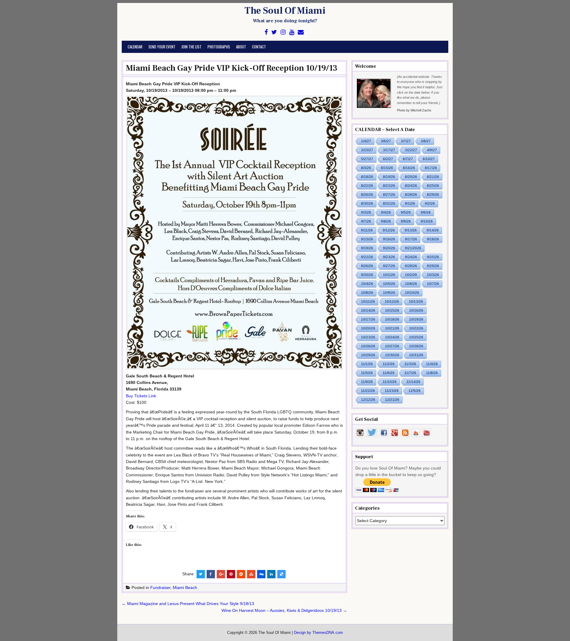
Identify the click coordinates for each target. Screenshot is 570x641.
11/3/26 (410, 364)
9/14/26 (433, 230)
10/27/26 (392, 346)
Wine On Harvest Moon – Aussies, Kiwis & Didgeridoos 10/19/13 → (284, 610)
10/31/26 (416, 355)
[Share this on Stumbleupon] (251, 574)
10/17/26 (368, 319)
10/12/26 (392, 302)
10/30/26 (392, 355)
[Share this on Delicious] (281, 574)
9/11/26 (367, 230)
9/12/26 (389, 230)
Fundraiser (160, 587)
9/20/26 (389, 248)
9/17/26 (411, 239)
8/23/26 (389, 186)
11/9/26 (367, 382)
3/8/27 (426, 141)
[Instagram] (283, 32)
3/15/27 (367, 150)
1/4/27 (366, 141)
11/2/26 (389, 364)
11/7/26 (410, 373)
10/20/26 (368, 328)
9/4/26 (386, 212)
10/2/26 (411, 275)
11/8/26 (432, 373)
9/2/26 (430, 203)
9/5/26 (406, 212)
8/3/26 (366, 168)
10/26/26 (368, 346)
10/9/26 (389, 293)
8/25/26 (433, 186)
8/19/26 (389, 177)
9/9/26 (406, 221)
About (241, 47)
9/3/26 (366, 212)
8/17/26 (431, 168)
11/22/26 (368, 391)
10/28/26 (416, 346)
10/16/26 (416, 310)
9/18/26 (433, 239)
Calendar (135, 47)
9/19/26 (367, 248)
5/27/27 (367, 159)
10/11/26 (368, 302)
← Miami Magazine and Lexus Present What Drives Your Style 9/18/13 (188, 603)
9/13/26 (411, 230)
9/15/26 (367, 239)
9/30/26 (367, 275)
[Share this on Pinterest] (231, 574)
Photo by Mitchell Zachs (414, 110)
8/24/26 (411, 186)
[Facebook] (266, 32)
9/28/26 (411, 266)
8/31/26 (389, 203)
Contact (259, 47)
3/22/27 (411, 150)
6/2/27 (388, 159)
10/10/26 (412, 293)
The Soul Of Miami (285, 10)
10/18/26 (392, 319)
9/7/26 (366, 221)
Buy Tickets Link (141, 395)
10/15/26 (392, 310)
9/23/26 (389, 257)
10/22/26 (416, 328)
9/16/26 (389, 239)
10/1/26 (389, 275)
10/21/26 (392, 328)
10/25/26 (416, 337)
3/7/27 (406, 141)
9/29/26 (433, 266)
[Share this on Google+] (221, 574)
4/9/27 (432, 150)
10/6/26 (411, 284)
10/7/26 (433, 284)
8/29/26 (433, 195)
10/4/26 (367, 284)
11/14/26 (413, 382)
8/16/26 (409, 168)
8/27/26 (389, 195)
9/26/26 (367, 266)
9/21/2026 (413, 248)
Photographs (219, 47)
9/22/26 (367, 257)
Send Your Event (161, 47)
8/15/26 (387, 168)
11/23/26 (392, 391)
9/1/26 (410, 203)
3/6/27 (386, 141)
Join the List (191, 47)
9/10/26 (427, 221)
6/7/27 (408, 159)
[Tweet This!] (201, 574)
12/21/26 (392, 400)
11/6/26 (389, 373)
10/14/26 (368, 310)
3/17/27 (389, 150)
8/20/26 (411, 177)
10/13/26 (416, 302)
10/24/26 (392, 337)
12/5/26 (414, 391)
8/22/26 (367, 186)
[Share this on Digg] (261, 574)
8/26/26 (367, 195)
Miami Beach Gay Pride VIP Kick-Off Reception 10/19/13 (232, 68)
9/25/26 (433, 257)
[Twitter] (274, 32)
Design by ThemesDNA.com (318, 633)
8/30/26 (367, 203)
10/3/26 (433, 275)
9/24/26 (411, 257)
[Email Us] (301, 32)
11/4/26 (432, 364)
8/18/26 (367, 177)
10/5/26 (389, 284)
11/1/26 (367, 364)
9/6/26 (426, 212)
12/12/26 (368, 400)
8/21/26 (433, 177)
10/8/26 (367, 293)
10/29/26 (368, 355)
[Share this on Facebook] (211, 574)
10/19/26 (416, 319)
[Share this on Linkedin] (271, 574)
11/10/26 (390, 382)
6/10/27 (429, 159)
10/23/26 (368, 337)
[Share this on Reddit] (241, 574)
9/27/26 (389, 266)
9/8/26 (386, 221)
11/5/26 (367, 373)
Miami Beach (185, 587)
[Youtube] (291, 32)
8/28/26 (411, 195)
